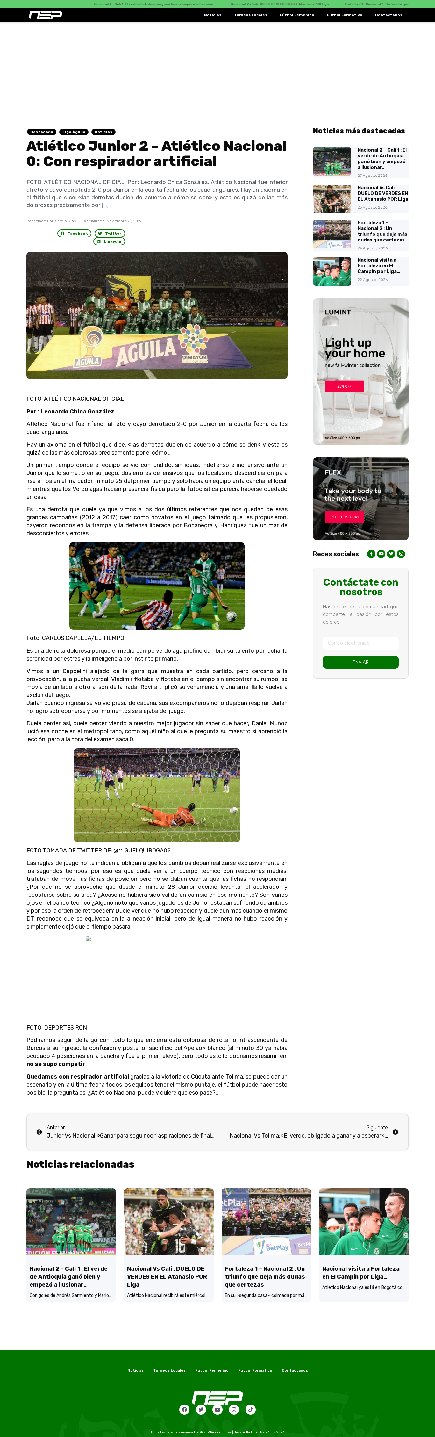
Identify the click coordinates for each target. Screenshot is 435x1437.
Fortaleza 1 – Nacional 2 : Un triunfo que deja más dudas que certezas (382, 231)
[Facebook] (184, 1410)
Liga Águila (73, 132)
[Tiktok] (251, 1410)
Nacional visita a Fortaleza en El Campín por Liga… (379, 265)
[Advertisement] (217, 70)
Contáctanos (388, 15)
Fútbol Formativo (344, 15)
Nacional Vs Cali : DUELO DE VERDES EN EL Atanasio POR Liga (383, 193)
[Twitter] (201, 1410)
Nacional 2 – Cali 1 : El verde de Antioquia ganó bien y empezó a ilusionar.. (382, 158)
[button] (74, 233)
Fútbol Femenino (297, 15)
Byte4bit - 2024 (272, 1432)
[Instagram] (234, 1410)
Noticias (212, 15)
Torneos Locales (250, 15)
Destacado (41, 132)
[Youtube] (217, 1410)
